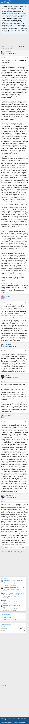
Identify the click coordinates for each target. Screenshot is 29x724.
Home (2, 719)
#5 (27, 421)
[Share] (25, 58)
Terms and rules (11, 718)
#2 (27, 302)
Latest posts (4, 578)
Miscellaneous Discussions (9, 585)
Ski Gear (5, 603)
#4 (27, 381)
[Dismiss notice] (26, 6)
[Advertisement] (14, 38)
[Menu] (2, 2)
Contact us (3, 718)
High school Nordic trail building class (13, 587)
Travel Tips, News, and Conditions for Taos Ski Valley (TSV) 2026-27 (13, 594)
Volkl (4, 600)
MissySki (3, 617)
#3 (27, 350)
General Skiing (6, 590)
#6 (27, 501)
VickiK (9, 617)
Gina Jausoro (21, 632)
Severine (4, 48)
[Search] (27, 1)
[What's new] (23, 1)
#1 (27, 57)
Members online (6, 615)
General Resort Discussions (9, 597)
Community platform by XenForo (14, 722)
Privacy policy (19, 718)
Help (25, 718)
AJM (6, 617)
